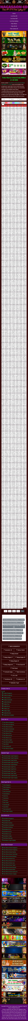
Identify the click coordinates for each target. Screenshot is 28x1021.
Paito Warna (14, 23)
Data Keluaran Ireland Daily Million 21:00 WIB (13, 619)
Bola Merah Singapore (8, 818)
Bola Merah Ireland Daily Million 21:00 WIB (13, 632)
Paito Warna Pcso (7, 733)
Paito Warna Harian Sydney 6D (10, 871)
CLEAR (3, 102)
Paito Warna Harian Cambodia (10, 854)
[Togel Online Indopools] (14, 988)
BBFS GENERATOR (15, 646)
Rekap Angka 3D (20, 657)
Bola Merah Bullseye (8, 827)
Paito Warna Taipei (7, 739)
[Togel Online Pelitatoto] (14, 65)
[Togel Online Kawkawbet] (14, 899)
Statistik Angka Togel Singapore (10, 755)
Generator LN (8, 650)
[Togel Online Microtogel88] (14, 880)
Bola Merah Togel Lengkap (9, 840)
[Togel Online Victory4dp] (14, 893)
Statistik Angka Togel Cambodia (10, 762)
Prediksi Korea (6, 706)
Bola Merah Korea (7, 831)
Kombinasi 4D (8, 679)
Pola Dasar (15, 668)
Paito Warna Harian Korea (9, 860)
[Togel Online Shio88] (14, 994)
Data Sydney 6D (7, 809)
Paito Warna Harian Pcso (9, 858)
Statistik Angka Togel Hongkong (10, 758)
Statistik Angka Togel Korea (9, 769)
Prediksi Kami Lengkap (8, 715)
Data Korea (5, 798)
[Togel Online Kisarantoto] (14, 59)
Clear (22, 611)
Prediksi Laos (6, 708)
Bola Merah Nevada (7, 838)
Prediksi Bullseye (7, 702)
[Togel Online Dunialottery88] (14, 963)
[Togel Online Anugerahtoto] (14, 969)
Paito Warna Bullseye (8, 731)
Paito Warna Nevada (8, 742)
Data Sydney (6, 789)
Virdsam (4, 1009)
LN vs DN (14, 675)
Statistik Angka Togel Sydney (10, 760)
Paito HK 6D (14, 26)
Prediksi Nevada (7, 713)
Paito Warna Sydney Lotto (14, 1018)
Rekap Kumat (14, 653)
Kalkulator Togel (14, 683)
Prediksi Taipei (6, 710)
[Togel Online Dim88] (14, 40)
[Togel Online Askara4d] (14, 912)
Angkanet (20, 1014)
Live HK (3, 691)
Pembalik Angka (8, 672)
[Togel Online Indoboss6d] (14, 887)
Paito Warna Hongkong (8, 724)
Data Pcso (5, 796)
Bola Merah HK (6, 820)
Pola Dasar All (21, 664)
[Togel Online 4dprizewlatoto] (14, 931)
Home (14, 13)
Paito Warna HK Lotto (12, 1017)
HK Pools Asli (23, 1018)
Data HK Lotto (21, 1017)
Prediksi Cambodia (7, 699)
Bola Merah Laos (7, 833)
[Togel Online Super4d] (14, 46)
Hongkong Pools (9, 1015)
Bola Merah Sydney (7, 822)
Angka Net (8, 1009)
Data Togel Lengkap (8, 811)
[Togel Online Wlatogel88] (14, 925)
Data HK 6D (5, 806)
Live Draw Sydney (14, 21)
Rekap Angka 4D (8, 664)
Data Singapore (7, 785)
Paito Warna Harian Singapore (10, 847)
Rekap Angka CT (8, 657)
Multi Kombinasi (21, 672)
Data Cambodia (7, 791)
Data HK (22, 1010)
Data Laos (5, 800)
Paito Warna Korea (7, 735)
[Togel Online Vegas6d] (14, 906)
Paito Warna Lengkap (8, 748)
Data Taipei (6, 802)
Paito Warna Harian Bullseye (9, 856)
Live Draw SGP (14, 18)
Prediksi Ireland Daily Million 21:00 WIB (12, 638)
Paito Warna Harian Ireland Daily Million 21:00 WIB (13, 626)
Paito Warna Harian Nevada (9, 867)
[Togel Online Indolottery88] (14, 975)
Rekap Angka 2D (14, 661)
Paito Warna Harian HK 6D (9, 869)
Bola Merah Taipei (7, 836)
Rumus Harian (21, 650)
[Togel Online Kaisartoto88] (14, 937)
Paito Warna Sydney (8, 726)
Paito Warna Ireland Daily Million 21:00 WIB (13, 622)
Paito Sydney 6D (14, 28)
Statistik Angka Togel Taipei (9, 773)
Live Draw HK (14, 16)
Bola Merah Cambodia (8, 825)
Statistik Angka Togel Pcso (9, 766)
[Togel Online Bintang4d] (14, 918)
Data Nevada (6, 804)
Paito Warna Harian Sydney (9, 852)
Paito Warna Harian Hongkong (10, 849)
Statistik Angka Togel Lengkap (10, 777)
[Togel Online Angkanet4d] (14, 982)
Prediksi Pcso (6, 704)
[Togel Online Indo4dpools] (14, 944)
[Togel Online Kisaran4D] (14, 53)
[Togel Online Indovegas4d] (14, 1001)
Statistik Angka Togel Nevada (10, 775)
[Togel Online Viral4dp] (14, 72)
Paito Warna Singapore (8, 722)
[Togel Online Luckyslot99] (14, 950)
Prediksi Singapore (7, 693)
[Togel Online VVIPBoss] (14, 34)
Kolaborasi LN (21, 679)
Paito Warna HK (14, 1009)
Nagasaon (20, 1009)
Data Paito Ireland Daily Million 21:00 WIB (12, 630)
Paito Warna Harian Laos (9, 863)
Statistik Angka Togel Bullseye (10, 764)
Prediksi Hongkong (7, 695)
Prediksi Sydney (7, 697)
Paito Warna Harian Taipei (9, 865)
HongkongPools (16, 1015)
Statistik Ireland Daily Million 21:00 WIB (12, 635)
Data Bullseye (6, 793)
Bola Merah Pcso (7, 829)
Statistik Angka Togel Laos (9, 771)
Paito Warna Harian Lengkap (10, 873)
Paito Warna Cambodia (8, 729)
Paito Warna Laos (7, 737)
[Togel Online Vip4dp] (14, 956)
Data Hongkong (6, 787)
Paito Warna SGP (16, 1010)
